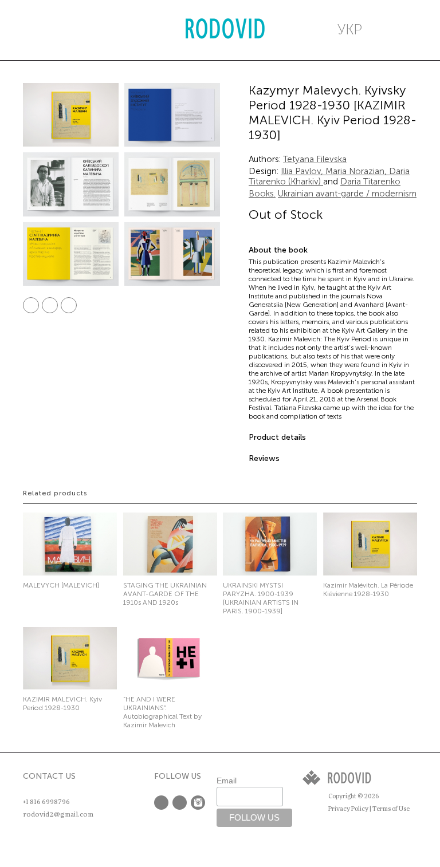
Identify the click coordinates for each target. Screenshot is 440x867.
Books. (262, 193)
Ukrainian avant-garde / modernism (347, 193)
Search (77, 29)
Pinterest (69, 305)
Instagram (198, 802)
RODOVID (225, 30)
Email (227, 780)
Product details (277, 437)
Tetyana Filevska (315, 159)
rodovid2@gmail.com (58, 814)
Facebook (31, 305)
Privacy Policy (348, 809)
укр (349, 29)
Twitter (50, 305)
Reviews (264, 458)
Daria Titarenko (370, 181)
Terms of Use (391, 809)
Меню (35, 29)
